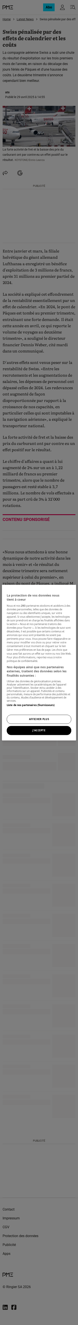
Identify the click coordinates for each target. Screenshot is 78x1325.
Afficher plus (39, 719)
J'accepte (38, 730)
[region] (39, 662)
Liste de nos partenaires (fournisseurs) (31, 705)
